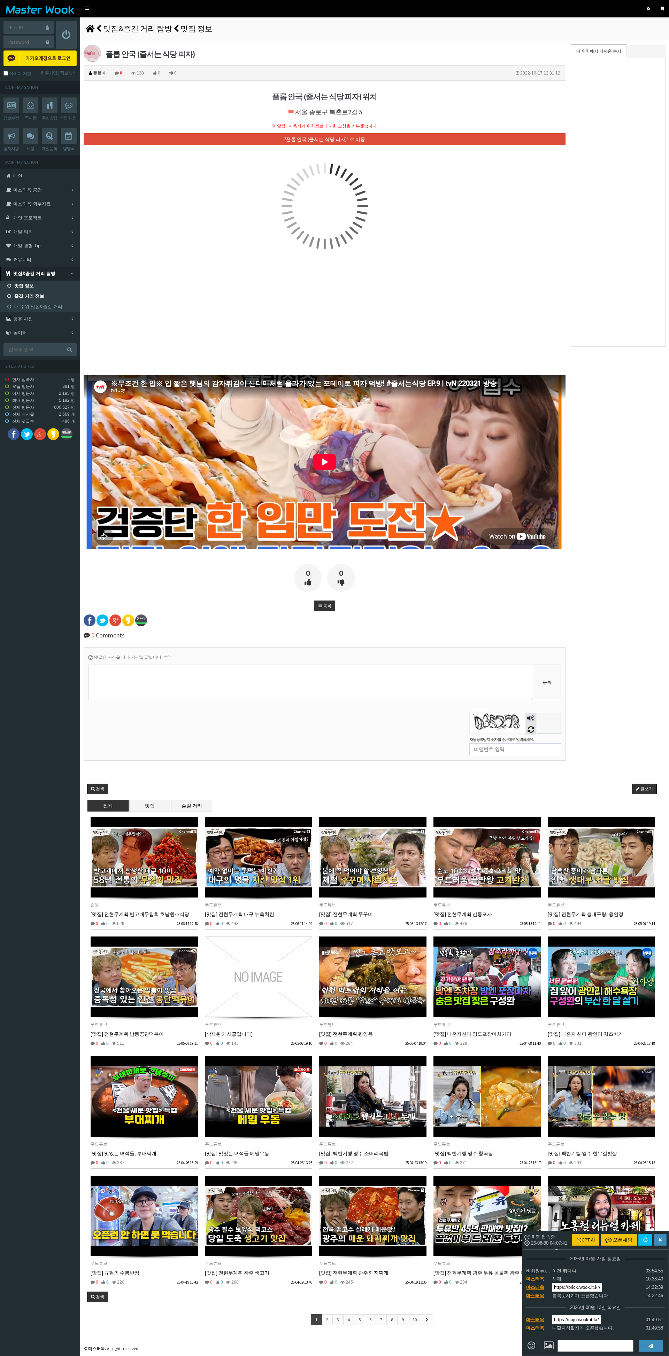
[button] (87, 8)
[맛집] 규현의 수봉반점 (115, 1273)
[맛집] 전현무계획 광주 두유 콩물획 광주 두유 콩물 (487, 1273)
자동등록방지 (480, 709)
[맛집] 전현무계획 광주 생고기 (237, 1273)
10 (415, 1319)
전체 (108, 805)
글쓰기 (646, 788)
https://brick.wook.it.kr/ (577, 1287)
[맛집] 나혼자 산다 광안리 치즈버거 (585, 1034)
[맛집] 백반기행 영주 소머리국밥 (354, 1153)
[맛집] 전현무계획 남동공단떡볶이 (127, 1034)
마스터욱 (535, 1278)
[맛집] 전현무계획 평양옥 (346, 1034)
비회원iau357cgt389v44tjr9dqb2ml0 (538, 1270)
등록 (547, 682)
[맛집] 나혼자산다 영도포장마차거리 (472, 1034)
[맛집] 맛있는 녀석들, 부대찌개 (123, 1153)
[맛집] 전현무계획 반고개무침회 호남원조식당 (140, 914)
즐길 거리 (192, 805)
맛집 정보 (196, 28)
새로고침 (530, 729)
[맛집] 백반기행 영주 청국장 (463, 1153)
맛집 (150, 805)
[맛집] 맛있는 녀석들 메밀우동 (237, 1153)
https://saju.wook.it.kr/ (576, 1319)
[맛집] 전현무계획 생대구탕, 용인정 (585, 914)
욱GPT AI (586, 1240)
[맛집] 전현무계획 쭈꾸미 (346, 914)
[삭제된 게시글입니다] (229, 1034)
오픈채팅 (622, 1240)
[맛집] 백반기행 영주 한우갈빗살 (582, 1153)
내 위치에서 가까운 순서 (598, 51)
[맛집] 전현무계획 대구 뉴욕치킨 (239, 914)
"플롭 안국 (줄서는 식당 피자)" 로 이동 (324, 139)
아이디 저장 (19, 73)
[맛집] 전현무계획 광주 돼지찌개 (354, 1273)
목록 (326, 605)
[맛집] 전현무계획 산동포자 (462, 914)
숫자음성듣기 (531, 719)
